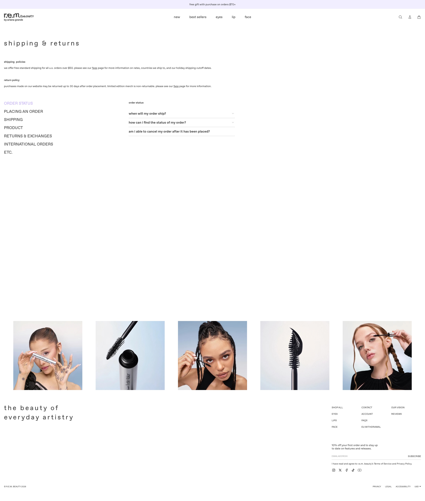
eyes (335, 414)
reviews (396, 414)
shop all (337, 407)
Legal (388, 486)
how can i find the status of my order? (157, 122)
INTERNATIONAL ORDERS (28, 144)
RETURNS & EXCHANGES (28, 136)
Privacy (377, 486)
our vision (398, 407)
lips (334, 420)
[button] (400, 17)
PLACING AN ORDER (23, 111)
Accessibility (403, 486)
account (367, 414)
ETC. (8, 152)
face (335, 427)
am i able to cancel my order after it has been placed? (169, 131)
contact (366, 407)
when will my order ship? (147, 113)
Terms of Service (383, 464)
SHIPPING (13, 120)
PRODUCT (13, 128)
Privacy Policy (404, 464)
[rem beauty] (19, 17)
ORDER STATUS (18, 103)
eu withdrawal (371, 427)
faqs (94, 68)
